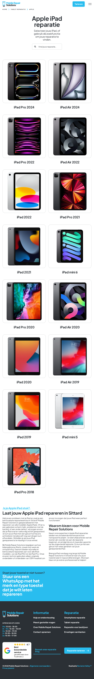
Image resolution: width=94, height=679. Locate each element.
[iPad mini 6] (70, 249)
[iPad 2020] (24, 359)
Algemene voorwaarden (40, 666)
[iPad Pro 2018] (24, 469)
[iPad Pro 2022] (24, 139)
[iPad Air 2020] (70, 304)
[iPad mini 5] (70, 414)
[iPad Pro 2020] (24, 304)
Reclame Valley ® (84, 666)
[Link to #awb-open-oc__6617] (90, 4)
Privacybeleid (8, 668)
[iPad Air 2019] (70, 359)
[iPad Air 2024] (70, 85)
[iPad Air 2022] (70, 139)
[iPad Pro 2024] (24, 85)
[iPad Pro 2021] (70, 194)
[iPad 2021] (24, 249)
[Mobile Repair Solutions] (11, 2)
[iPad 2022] (24, 194)
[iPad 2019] (24, 414)
